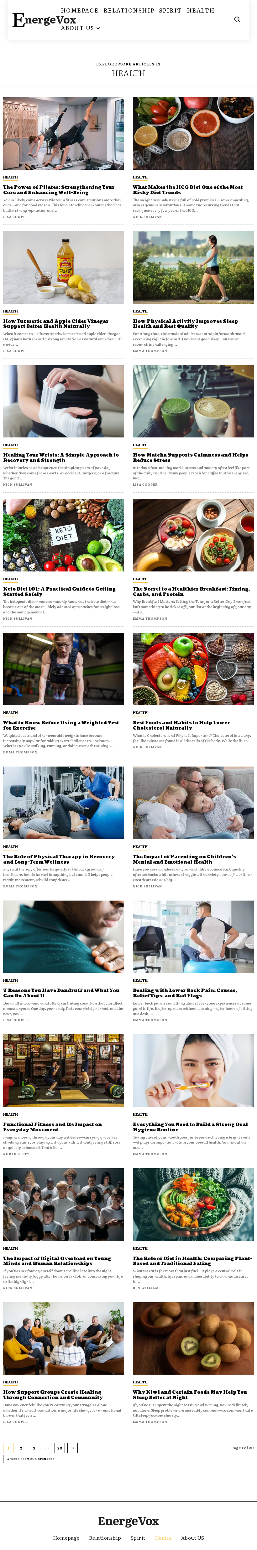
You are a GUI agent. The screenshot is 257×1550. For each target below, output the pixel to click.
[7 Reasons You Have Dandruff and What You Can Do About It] (63, 937)
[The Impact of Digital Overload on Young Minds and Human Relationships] (63, 1204)
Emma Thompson (150, 350)
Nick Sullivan (147, 216)
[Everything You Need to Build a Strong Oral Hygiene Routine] (193, 1070)
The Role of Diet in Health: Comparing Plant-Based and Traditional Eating (192, 1261)
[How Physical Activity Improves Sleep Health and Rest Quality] (193, 267)
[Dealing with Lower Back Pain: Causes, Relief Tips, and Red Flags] (193, 937)
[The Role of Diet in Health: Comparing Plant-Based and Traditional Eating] (193, 1204)
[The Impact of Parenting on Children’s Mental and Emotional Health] (193, 803)
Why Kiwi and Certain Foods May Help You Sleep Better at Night (190, 1395)
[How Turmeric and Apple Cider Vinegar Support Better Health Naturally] (63, 267)
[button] (236, 19)
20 (59, 1448)
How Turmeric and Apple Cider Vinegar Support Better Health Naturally (56, 324)
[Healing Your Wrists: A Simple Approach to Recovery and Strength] (63, 401)
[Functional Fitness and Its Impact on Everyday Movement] (63, 1070)
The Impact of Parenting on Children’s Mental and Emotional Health (184, 859)
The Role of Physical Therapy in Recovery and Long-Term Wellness (59, 859)
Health (10, 176)
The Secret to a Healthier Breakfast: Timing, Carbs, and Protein (191, 591)
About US (192, 1537)
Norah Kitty (16, 1153)
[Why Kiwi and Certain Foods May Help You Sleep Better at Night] (193, 1338)
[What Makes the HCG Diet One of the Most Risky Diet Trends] (193, 133)
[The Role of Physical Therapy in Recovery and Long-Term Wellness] (63, 803)
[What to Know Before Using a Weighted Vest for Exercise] (63, 669)
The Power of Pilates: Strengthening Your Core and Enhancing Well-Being (59, 190)
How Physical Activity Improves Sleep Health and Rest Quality (185, 324)
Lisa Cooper (15, 216)
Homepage (66, 1537)
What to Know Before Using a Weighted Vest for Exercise (61, 725)
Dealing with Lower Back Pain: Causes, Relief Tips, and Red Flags (185, 993)
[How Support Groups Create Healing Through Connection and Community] (63, 1338)
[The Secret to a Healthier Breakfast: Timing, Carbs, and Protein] (193, 535)
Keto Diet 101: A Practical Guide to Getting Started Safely (59, 591)
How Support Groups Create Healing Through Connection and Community (53, 1395)
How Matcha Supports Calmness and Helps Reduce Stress (190, 457)
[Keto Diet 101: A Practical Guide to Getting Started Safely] (63, 535)
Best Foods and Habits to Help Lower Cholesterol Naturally (181, 725)
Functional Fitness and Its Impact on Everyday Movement (52, 1127)
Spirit (138, 1537)
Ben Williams (147, 1287)
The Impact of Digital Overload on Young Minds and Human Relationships (57, 1261)
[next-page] (72, 1448)
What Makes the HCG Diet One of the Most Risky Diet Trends (188, 190)
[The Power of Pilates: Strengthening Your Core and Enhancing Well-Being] (63, 133)
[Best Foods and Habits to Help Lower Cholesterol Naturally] (193, 669)
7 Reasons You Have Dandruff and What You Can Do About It (61, 993)
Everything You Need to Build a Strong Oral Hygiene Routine (190, 1127)
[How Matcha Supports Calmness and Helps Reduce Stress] (193, 401)
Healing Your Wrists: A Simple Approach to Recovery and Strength (61, 457)
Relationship (105, 1537)
